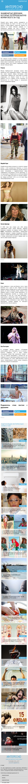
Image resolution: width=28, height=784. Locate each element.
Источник (2, 417)
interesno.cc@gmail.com (14, 763)
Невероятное (5, 780)
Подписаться (22, 1)
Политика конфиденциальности (10, 773)
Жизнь (3, 777)
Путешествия (5, 782)
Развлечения (5, 775)
